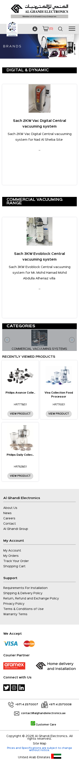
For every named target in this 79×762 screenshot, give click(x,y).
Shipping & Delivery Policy (22, 593)
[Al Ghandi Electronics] (39, 19)
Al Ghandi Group (15, 529)
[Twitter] (6, 687)
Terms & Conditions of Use (23, 609)
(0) (51, 28)
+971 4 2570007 (26, 705)
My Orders (11, 556)
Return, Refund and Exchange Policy (31, 598)
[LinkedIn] (21, 687)
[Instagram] (14, 687)
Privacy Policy (13, 604)
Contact (9, 523)
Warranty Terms (15, 614)
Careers (9, 518)
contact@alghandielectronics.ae (43, 713)
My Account (12, 550)
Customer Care (45, 725)
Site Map (39, 743)
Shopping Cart (14, 566)
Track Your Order (16, 561)
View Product (20, 414)
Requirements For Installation (25, 588)
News (7, 513)
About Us (10, 508)
